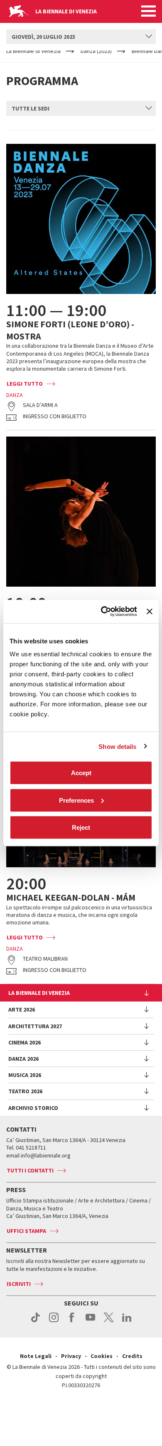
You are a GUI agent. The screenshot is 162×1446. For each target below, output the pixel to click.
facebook (72, 1321)
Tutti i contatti (30, 1170)
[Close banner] (149, 611)
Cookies (102, 1356)
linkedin (126, 1321)
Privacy (71, 1356)
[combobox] (81, 36)
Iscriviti (19, 1284)
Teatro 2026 (25, 1091)
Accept (81, 772)
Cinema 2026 (24, 1042)
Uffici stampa (26, 1231)
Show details (117, 746)
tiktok (35, 1321)
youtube (90, 1321)
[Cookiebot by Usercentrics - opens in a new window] (103, 611)
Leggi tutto (25, 383)
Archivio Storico (33, 1108)
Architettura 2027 (35, 1026)
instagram (53, 1321)
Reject (81, 827)
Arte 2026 (21, 1009)
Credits (132, 1356)
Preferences (76, 799)
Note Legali (36, 1356)
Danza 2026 (23, 1058)
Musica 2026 (24, 1075)
